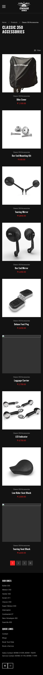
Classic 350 (6, 602)
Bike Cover (21, 99)
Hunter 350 (6, 594)
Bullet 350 (6, 586)
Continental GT (7, 614)
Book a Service (8, 646)
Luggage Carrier (21, 380)
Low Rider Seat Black (21, 492)
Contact (5, 634)
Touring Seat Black (21, 549)
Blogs (4, 638)
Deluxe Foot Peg (21, 324)
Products (14, 22)
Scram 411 (6, 598)
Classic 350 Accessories (21, 96)
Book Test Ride (8, 642)
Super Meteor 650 (9, 606)
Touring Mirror (21, 212)
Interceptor (6, 610)
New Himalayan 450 (10, 618)
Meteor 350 (6, 590)
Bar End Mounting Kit (21, 155)
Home (4, 22)
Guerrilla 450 (7, 622)
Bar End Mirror (21, 268)
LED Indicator (21, 436)
